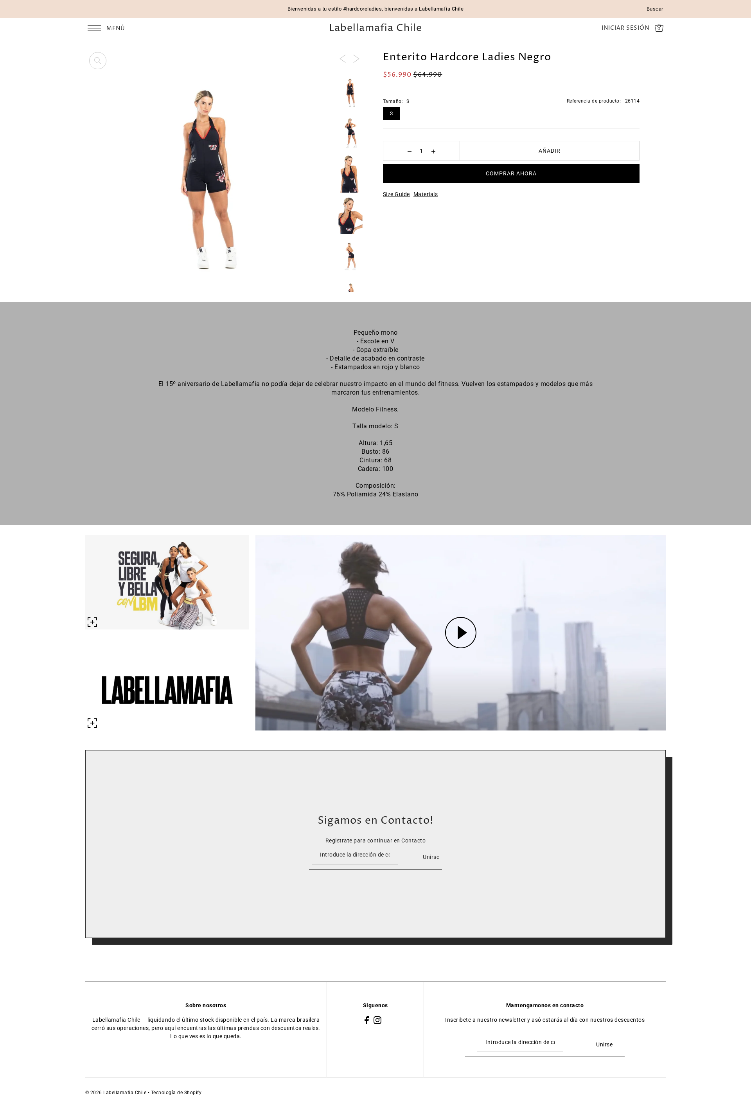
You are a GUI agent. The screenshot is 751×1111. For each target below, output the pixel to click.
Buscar (655, 9)
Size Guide (396, 194)
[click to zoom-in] (97, 60)
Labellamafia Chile (375, 28)
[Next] (356, 58)
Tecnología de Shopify (176, 1092)
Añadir (550, 151)
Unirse (431, 857)
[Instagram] (377, 1020)
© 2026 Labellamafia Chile (116, 1092)
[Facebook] (367, 1020)
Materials (425, 194)
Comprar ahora (511, 173)
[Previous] (343, 58)
